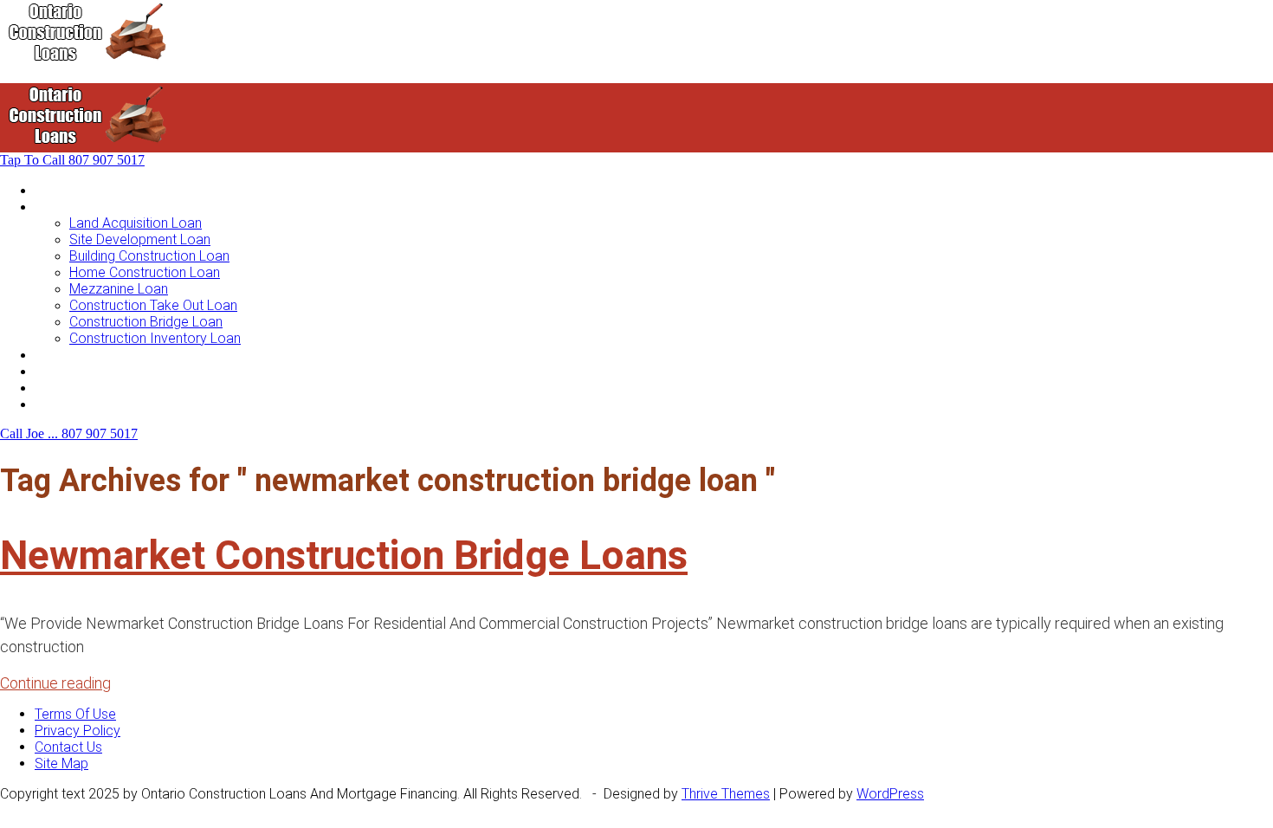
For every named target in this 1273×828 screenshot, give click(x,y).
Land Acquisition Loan (135, 223)
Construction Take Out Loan (153, 305)
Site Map (61, 763)
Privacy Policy (77, 730)
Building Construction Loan (149, 256)
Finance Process (86, 371)
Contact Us (68, 404)
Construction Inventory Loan (155, 338)
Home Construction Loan (144, 272)
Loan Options (75, 354)
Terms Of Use (75, 714)
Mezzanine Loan (118, 289)
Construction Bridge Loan (146, 322)
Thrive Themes (726, 794)
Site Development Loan (139, 239)
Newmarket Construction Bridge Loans (344, 555)
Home (53, 190)
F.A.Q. (51, 387)
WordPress (890, 794)
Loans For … (71, 206)
